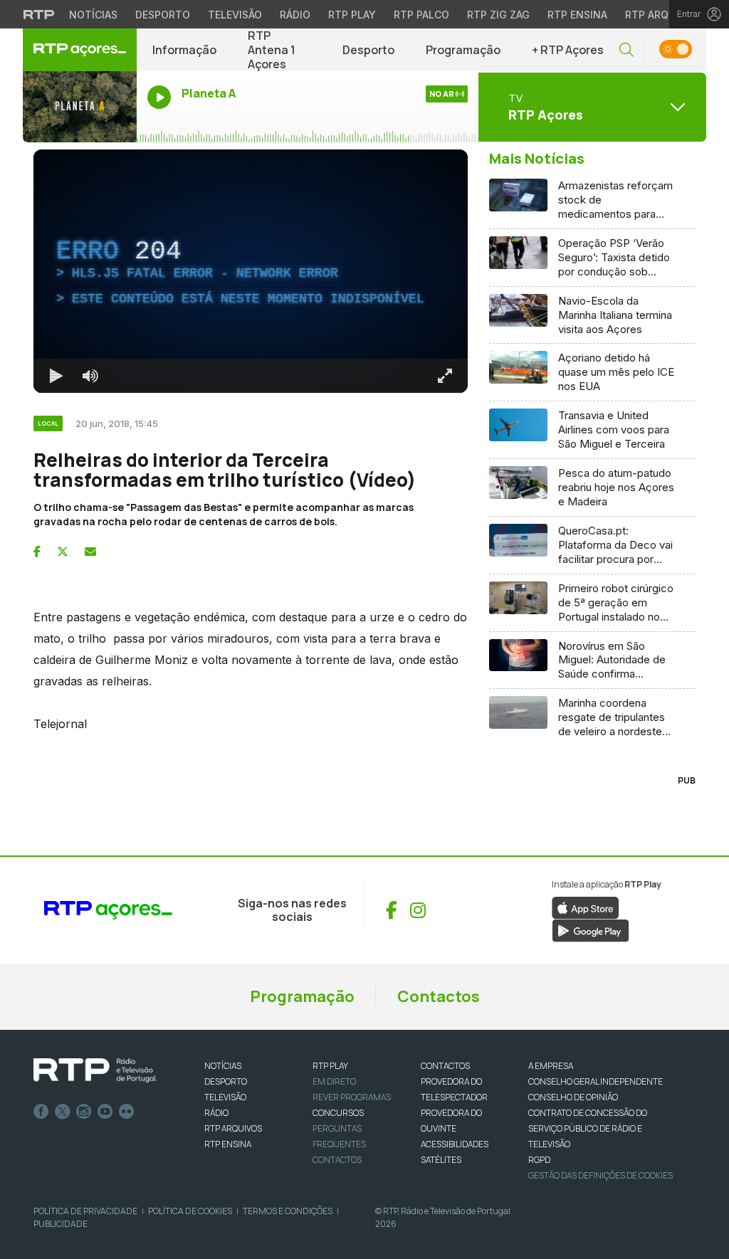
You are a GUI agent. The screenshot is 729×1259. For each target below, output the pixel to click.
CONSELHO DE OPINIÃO (573, 1097)
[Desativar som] (90, 376)
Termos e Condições (287, 1211)
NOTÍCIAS (222, 1066)
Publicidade (60, 1224)
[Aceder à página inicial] (80, 49)
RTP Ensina (577, 15)
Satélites (441, 1160)
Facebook (41, 1112)
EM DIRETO (334, 1081)
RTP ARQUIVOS (233, 1128)
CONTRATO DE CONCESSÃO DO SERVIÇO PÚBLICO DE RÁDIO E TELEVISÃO (587, 1128)
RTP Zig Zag (498, 15)
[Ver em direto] (80, 106)
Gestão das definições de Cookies (600, 1175)
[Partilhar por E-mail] (90, 551)
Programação (463, 50)
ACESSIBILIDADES (454, 1144)
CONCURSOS (338, 1113)
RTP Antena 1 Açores (271, 49)
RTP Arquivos (662, 15)
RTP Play (352, 15)
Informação (184, 50)
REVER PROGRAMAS (352, 1097)
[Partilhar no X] (62, 551)
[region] (250, 271)
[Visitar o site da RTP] (39, 14)
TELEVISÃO (225, 1097)
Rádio (295, 15)
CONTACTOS (445, 1066)
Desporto (162, 15)
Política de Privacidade (85, 1211)
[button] (626, 50)
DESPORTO (225, 1081)
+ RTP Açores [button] (568, 50)
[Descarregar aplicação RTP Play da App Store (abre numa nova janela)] (585, 907)
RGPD (539, 1160)
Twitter (62, 1112)
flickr (127, 1112)
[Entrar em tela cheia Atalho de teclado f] (445, 376)
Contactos (438, 996)
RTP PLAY (330, 1066)
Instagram (84, 1112)
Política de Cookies (190, 1211)
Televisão (235, 15)
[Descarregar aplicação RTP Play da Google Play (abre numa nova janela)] (590, 929)
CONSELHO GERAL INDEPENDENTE (595, 1081)
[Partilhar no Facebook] (37, 551)
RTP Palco (421, 15)
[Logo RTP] (94, 1070)
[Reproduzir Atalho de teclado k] (56, 376)
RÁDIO (216, 1113)
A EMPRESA (550, 1066)
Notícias (93, 15)
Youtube (105, 1112)
